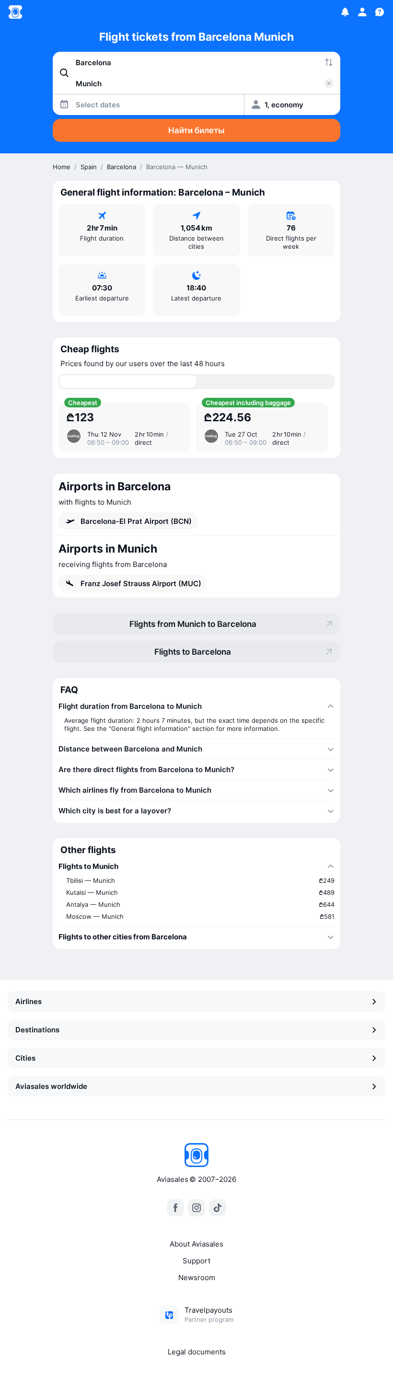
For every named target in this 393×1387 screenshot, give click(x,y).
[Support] (379, 12)
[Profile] (362, 12)
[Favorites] (345, 12)
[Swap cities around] (328, 62)
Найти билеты (196, 130)
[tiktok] (217, 1208)
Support (196, 1260)
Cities (25, 1058)
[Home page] (15, 12)
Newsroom (196, 1277)
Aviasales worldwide (51, 1086)
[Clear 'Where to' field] (329, 83)
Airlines (28, 1001)
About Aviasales (196, 1243)
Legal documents (197, 1351)
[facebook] (175, 1208)
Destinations (37, 1029)
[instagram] (196, 1208)
